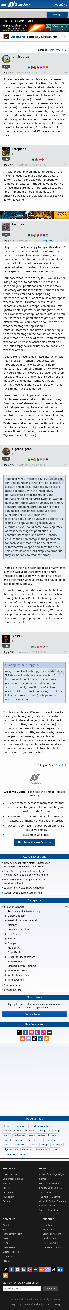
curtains (54, 1149)
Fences (6, 1187)
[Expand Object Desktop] (6, 916)
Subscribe (50, 1288)
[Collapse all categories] (66, 906)
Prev (57, 49)
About (6, 1224)
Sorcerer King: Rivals (49, 1210)
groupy (57, 1130)
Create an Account (52, 1233)
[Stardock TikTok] (34, 1038)
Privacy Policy (15, 1304)
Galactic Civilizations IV (50, 1183)
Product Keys (49, 1238)
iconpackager (51, 1140)
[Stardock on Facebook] (25, 1032)
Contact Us (8, 1256)
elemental (26, 1149)
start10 (7, 1140)
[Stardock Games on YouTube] (31, 1032)
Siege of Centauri (47, 1205)
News (5, 1242)
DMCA (46, 1304)
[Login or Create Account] (56, 4)
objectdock (30, 1130)
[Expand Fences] (6, 939)
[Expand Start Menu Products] (6, 971)
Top (66, 72)
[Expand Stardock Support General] (6, 920)
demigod (45, 1144)
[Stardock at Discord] (28, 1038)
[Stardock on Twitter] (19, 1032)
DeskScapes (8, 1192)
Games (43, 1168)
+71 (6, 458)
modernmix (9, 1154)
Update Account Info (53, 1247)
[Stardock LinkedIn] (41, 1038)
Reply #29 (8, 464)
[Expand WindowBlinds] (6, 980)
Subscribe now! (34, 1014)
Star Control (45, 1192)
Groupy (6, 1201)
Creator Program (11, 1251)
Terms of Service (32, 1304)
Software (9, 1168)
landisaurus (20, 56)
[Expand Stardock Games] (2, 985)
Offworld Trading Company (52, 1201)
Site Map (56, 1304)
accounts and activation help (42, 1135)
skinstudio (19, 1144)
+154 (6, 66)
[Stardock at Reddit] (22, 1038)
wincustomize (34, 1140)
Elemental (44, 1178)
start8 (7, 1135)
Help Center (49, 1224)
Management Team (12, 1233)
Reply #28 (8, 240)
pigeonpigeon (22, 449)
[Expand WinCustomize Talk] (6, 975)
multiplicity (45, 1130)
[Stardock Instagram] (44, 1032)
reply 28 (33, 665)
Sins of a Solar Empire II (50, 1187)
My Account (49, 1229)
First (51, 49)
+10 (6, 158)
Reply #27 (8, 164)
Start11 (6, 1183)
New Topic (57, 14)
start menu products (40, 1126)
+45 (6, 234)
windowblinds (21, 1126)
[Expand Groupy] (6, 943)
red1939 (17, 636)
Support (48, 1219)
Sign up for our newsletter (20, 1282)
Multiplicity (8, 1196)
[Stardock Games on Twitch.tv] (37, 1032)
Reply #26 (8, 72)
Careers (6, 1238)
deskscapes (19, 1135)
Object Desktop (10, 1174)
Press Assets (9, 1247)
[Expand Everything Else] (2, 990)
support (22, 1154)
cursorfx (33, 1144)
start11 (7, 1144)
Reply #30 (8, 652)
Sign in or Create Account (34, 842)
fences (7, 1126)
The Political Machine (49, 1196)
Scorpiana (19, 149)
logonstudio (41, 1149)
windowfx (57, 1144)
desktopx (19, 1140)
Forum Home (7, 20)
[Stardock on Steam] (50, 1032)
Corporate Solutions (13, 1178)
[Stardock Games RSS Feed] (47, 1038)
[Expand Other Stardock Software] (6, 957)
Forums (6, 1260)
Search (20, 20)
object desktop (11, 1149)
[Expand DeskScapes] (6, 934)
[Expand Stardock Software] (2, 907)
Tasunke (18, 224)
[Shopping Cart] (61, 4)
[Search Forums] (65, 4)
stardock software (12, 1130)
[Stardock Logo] (19, 4)
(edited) (49, 240)
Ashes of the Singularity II (51, 1174)
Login (30, 20)
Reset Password (51, 1242)
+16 (6, 645)
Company (9, 1219)
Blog (5, 1229)
